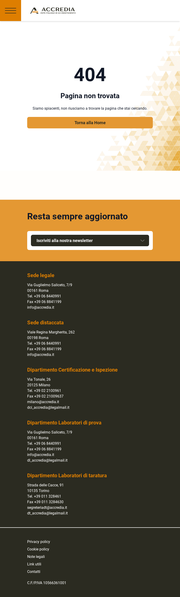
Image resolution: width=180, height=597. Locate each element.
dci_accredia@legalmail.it (48, 407)
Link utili (34, 564)
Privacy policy (38, 541)
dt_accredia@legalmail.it (47, 513)
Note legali (36, 556)
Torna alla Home (90, 122)
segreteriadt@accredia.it (47, 507)
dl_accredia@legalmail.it (47, 460)
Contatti (33, 571)
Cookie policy (38, 549)
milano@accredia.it (43, 402)
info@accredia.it (40, 307)
